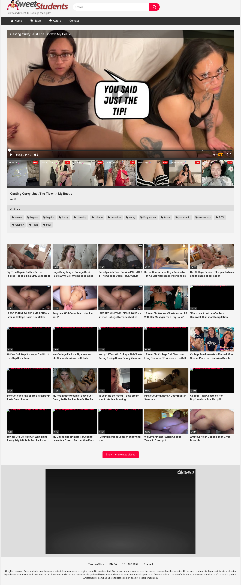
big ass (34, 217)
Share (16, 209)
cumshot (115, 217)
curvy (132, 217)
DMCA (113, 564)
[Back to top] (229, 574)
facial (167, 217)
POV (221, 217)
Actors (57, 20)
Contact (74, 20)
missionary (204, 217)
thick (48, 224)
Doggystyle (149, 217)
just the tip (184, 217)
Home (18, 20)
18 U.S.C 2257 (130, 564)
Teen (35, 224)
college (98, 217)
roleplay (19, 224)
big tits (50, 217)
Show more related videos (120, 454)
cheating (81, 217)
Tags (38, 20)
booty (65, 217)
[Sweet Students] (37, 5)
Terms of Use (96, 564)
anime (18, 217)
